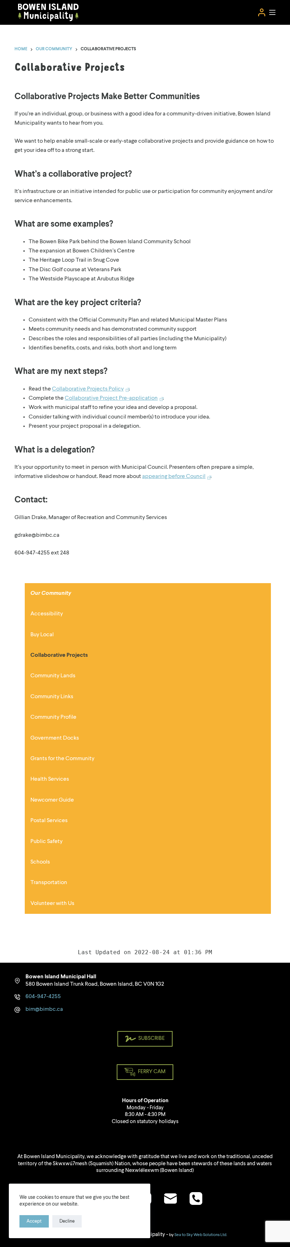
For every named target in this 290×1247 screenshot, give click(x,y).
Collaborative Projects (59, 655)
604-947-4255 (43, 997)
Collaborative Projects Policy (88, 389)
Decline (67, 1221)
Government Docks (54, 738)
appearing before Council (173, 476)
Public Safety (46, 841)
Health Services (49, 779)
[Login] (262, 12)
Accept (34, 1221)
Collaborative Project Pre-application (111, 398)
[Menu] (272, 12)
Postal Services (49, 821)
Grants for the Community (62, 759)
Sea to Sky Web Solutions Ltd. (200, 1235)
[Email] (170, 1198)
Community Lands (52, 676)
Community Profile (53, 717)
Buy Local (42, 635)
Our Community (50, 593)
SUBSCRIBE (151, 1038)
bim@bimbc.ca (44, 1009)
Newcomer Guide (52, 800)
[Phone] (196, 1198)
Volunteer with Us (52, 903)
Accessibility (46, 614)
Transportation (48, 883)
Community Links (51, 697)
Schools (40, 862)
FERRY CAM (152, 1072)
